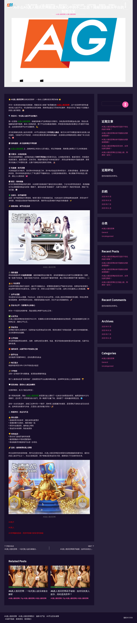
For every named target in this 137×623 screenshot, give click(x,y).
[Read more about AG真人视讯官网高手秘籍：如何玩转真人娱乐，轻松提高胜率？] (70, 576)
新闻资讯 (102, 5)
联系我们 (112, 5)
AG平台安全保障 (78, 5)
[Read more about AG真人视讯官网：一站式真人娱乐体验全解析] (28, 576)
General (105, 232)
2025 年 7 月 (106, 204)
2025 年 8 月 (106, 200)
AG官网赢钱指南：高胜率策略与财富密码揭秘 (26, 533)
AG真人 (11, 527)
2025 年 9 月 (106, 196)
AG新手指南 (91, 5)
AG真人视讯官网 (31, 5)
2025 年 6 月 (106, 208)
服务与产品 (63, 5)
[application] (68, 5)
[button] (126, 5)
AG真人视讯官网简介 (48, 5)
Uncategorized (107, 236)
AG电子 (11, 522)
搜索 (103, 100)
